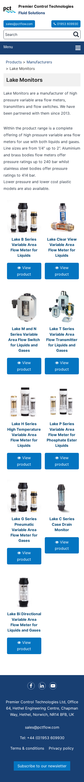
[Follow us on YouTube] (53, 686)
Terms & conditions (27, 748)
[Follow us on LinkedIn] (42, 686)
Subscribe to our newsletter (42, 766)
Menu (8, 47)
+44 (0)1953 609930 (45, 737)
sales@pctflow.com (19, 24)
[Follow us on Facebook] (31, 686)
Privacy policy (61, 748)
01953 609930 (67, 24)
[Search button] (76, 34)
